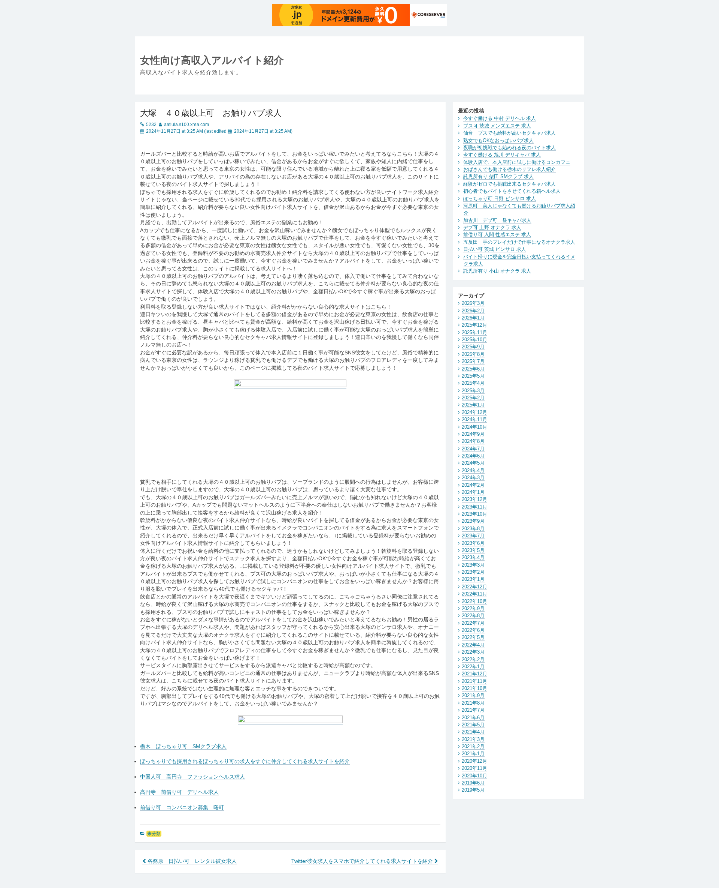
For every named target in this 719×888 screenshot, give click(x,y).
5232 (151, 124)
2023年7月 (473, 535)
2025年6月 (473, 369)
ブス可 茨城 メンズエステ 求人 (497, 126)
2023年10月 (474, 514)
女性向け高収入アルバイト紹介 (212, 60)
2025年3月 (473, 390)
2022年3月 (473, 652)
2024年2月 (473, 485)
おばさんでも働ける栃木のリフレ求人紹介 (509, 169)
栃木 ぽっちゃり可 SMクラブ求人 (183, 746)
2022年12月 (474, 587)
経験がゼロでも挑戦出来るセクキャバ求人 (509, 184)
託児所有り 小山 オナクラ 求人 (497, 271)
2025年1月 (473, 405)
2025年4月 (473, 383)
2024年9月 (473, 434)
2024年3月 (473, 477)
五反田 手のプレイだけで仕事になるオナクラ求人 (519, 242)
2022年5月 (473, 637)
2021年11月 (474, 681)
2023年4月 (473, 557)
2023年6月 (473, 543)
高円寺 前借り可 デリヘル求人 (179, 792)
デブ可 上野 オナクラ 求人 (492, 227)
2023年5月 (473, 550)
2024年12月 (474, 412)
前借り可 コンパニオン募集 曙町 (182, 807)
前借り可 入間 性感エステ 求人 (497, 234)
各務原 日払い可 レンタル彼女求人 (191, 861)
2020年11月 (474, 768)
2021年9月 (473, 695)
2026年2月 (473, 311)
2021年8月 (473, 703)
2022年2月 (473, 659)
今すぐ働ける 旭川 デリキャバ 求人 (502, 155)
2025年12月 (474, 325)
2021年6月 (473, 717)
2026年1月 (473, 318)
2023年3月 (473, 565)
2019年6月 (473, 783)
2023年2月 (473, 572)
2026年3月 (473, 303)
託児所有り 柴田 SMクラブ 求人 (498, 176)
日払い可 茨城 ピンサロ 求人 (494, 249)
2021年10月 (474, 688)
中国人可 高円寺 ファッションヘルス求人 (192, 777)
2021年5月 (473, 725)
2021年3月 (473, 739)
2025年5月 (473, 376)
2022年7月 (473, 623)
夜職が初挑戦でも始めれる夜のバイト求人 (509, 147)
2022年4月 (473, 645)
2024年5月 (473, 463)
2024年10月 (474, 427)
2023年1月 (473, 579)
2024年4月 (473, 470)
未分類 (154, 833)
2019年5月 (473, 790)
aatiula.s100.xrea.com (186, 124)
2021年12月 (474, 673)
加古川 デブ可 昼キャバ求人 (497, 220)
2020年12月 (474, 761)
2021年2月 (473, 746)
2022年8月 (473, 615)
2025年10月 (474, 339)
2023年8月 (473, 528)
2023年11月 (474, 507)
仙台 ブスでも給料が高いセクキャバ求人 (509, 133)
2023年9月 (473, 521)
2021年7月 (473, 710)
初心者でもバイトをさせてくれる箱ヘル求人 (512, 191)
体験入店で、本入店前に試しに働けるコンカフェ (516, 162)
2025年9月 (473, 347)
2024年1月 (473, 492)
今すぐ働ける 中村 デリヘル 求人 (499, 118)
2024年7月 (473, 449)
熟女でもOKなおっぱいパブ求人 (498, 140)
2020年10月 (474, 775)
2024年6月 (473, 456)
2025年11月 (474, 332)
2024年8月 (473, 441)
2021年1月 (473, 753)
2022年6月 (473, 630)
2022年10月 (474, 601)
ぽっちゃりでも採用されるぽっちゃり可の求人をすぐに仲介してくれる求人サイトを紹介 (245, 761)
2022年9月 (473, 608)
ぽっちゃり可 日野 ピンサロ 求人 (499, 198)
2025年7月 (473, 361)
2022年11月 (474, 594)
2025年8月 (473, 354)
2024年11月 (474, 419)
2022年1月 (473, 666)
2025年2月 (473, 397)
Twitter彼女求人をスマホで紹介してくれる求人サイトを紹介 (362, 861)
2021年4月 (473, 732)
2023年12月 (474, 499)
